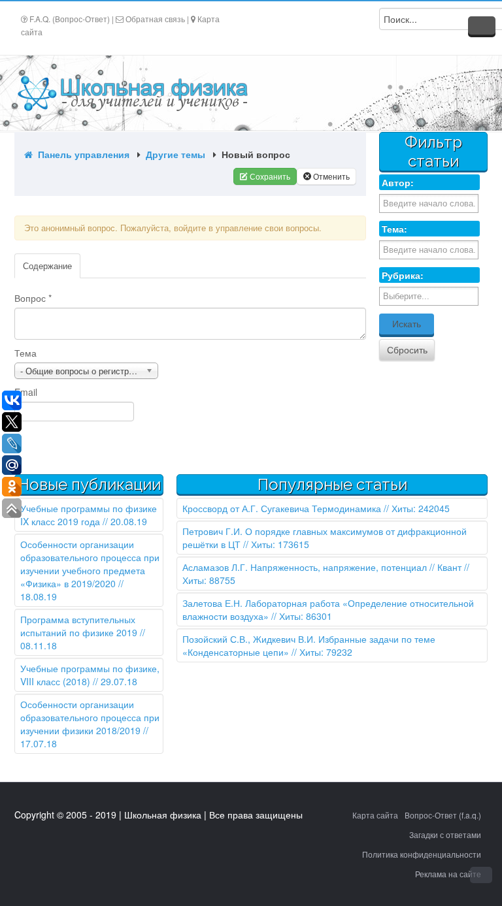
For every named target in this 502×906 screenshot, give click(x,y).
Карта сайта (375, 814)
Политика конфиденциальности (421, 854)
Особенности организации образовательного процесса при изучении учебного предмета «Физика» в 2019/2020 (89, 564)
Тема (25, 352)
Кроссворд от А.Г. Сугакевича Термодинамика (281, 508)
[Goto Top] (481, 875)
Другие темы (177, 154)
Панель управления (82, 154)
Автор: (398, 182)
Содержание (47, 265)
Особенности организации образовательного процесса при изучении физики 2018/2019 (89, 717)
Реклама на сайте (448, 873)
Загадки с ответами (445, 834)
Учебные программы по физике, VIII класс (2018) (89, 675)
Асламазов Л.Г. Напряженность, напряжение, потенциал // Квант (321, 567)
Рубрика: (403, 275)
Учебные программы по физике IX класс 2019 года (88, 515)
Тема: (394, 228)
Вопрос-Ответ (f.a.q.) (443, 814)
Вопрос (33, 297)
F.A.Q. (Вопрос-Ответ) (69, 18)
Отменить (330, 176)
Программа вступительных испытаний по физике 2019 (78, 626)
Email (25, 391)
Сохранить (269, 176)
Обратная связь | (157, 18)
